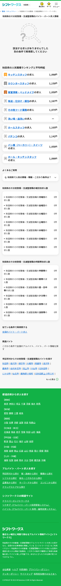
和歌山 (32, 422)
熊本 (21, 460)
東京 (6, 403)
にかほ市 (6, 373)
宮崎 (31, 460)
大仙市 (34, 368)
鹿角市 (5, 368)
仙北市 (16, 373)
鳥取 (6, 450)
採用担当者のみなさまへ (45, 573)
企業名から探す (9, 482)
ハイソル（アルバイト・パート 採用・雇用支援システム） (29, 508)
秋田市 (5, 363)
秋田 (28, 431)
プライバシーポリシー (39, 569)
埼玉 (18, 403)
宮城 (23, 431)
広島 (21, 450)
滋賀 (21, 422)
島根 (11, 450)
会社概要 (6, 569)
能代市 (14, 363)
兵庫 (11, 422)
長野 (31, 441)
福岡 (6, 460)
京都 (16, 422)
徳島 (31, 450)
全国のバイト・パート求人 (14, 331)
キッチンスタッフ (17, 74)
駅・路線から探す (29, 473)
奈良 (26, 422)
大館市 (30, 363)
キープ (49, 6)
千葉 (23, 403)
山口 (26, 450)
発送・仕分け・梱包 (18, 101)
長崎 (16, 460)
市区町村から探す (10, 473)
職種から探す (46, 473)
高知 (46, 450)
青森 (13, 431)
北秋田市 (43, 368)
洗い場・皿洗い (16, 118)
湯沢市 (46, 363)
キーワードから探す (28, 482)
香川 (36, 450)
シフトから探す (9, 478)
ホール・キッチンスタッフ (22, 157)
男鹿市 (38, 363)
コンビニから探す (48, 482)
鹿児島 (37, 460)
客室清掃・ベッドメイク (21, 92)
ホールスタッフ (16, 127)
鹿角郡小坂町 (27, 373)
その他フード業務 (17, 110)
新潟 (6, 441)
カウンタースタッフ (18, 83)
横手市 (22, 363)
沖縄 (43, 460)
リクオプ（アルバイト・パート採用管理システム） (26, 504)
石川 (16, 441)
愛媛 (41, 450)
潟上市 (26, 368)
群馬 (38, 403)
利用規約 (23, 569)
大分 (26, 460)
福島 (38, 431)
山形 (33, 431)
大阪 (6, 422)
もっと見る (50, 379)
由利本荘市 (16, 368)
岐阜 (21, 413)
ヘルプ (15, 569)
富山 (11, 441)
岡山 (16, 450)
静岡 (11, 413)
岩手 (18, 431)
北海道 (7, 431)
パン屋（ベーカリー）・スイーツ (25, 145)
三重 (16, 413)
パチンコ (12, 136)
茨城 (28, 403)
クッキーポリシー (10, 573)
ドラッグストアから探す (13, 486)
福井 (21, 441)
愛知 (6, 413)
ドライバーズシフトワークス (15, 500)
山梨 (26, 441)
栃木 (33, 403)
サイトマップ (26, 573)
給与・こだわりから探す (30, 478)
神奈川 (12, 403)
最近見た (42, 6)
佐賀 (11, 460)
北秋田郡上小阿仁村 (44, 373)
